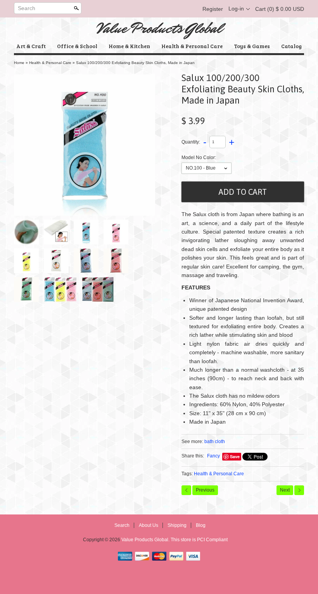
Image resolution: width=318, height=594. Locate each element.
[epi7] (98, 289)
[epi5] (26, 289)
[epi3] (86, 260)
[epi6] (60, 289)
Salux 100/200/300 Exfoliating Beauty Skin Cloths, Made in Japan (135, 63)
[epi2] (56, 260)
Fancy (213, 456)
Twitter (164, 8)
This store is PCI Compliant (199, 539)
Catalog (291, 46)
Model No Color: (198, 157)
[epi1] (26, 260)
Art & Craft (31, 46)
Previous (205, 490)
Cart (279, 9)
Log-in (236, 8)
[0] (26, 232)
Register (212, 9)
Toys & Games (252, 46)
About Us (148, 525)
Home (19, 63)
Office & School (77, 46)
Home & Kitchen (129, 46)
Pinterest (177, 8)
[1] (56, 232)
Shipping (177, 525)
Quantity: (190, 141)
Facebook (151, 8)
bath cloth (214, 441)
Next (285, 490)
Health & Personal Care (192, 46)
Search (26, 8)
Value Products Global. (146, 539)
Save (235, 456)
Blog (201, 525)
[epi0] (116, 232)
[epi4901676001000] (84, 145)
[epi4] (116, 260)
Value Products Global (159, 28)
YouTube (190, 8)
